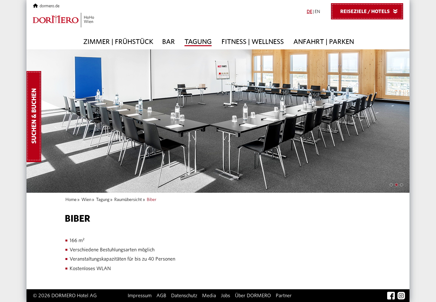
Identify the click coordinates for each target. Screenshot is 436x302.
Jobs (225, 295)
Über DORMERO (253, 295)
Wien (86, 200)
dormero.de (49, 6)
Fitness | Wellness (253, 41)
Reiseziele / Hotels (370, 11)
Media (209, 295)
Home (71, 200)
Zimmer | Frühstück (118, 41)
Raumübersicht (128, 200)
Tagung (198, 41)
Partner (284, 295)
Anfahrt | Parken (323, 41)
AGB (161, 295)
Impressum (140, 295)
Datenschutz (184, 295)
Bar (168, 41)
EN (317, 12)
